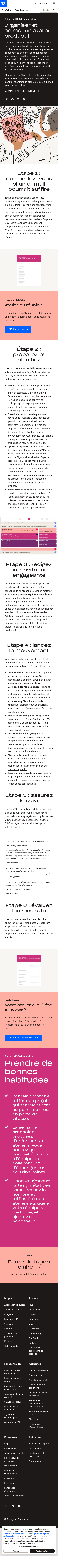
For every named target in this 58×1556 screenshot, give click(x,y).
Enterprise (34, 1319)
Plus (31, 1305)
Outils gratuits (11, 1346)
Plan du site (34, 1419)
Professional (34, 1309)
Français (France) (16, 1519)
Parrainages (9, 1478)
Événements (10, 1448)
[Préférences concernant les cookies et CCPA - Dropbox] (29, 1540)
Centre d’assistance (38, 1370)
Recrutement (35, 1448)
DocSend (33, 1338)
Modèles (8, 1341)
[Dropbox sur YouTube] (19, 1506)
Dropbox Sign (35, 1333)
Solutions (8, 1324)
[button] (29, 438)
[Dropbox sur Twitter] (6, 1506)
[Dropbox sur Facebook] (12, 1506)
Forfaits (32, 1343)
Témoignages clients (14, 1453)
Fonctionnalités (11, 1319)
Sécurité (8, 1328)
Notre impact (35, 1461)
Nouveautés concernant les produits (36, 1350)
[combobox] (46, 10)
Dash (31, 1324)
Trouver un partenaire (14, 1495)
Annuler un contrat (38, 1380)
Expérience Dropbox (13, 10)
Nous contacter (36, 1375)
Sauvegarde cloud (13, 1402)
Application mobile (13, 1309)
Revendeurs (9, 1483)
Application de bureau (14, 1305)
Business (33, 1314)
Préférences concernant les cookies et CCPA (37, 1403)
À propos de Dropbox (39, 1443)
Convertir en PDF (12, 1422)
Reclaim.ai (34, 1328)
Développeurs (10, 1465)
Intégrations (10, 1314)
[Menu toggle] (54, 3)
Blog (6, 1443)
